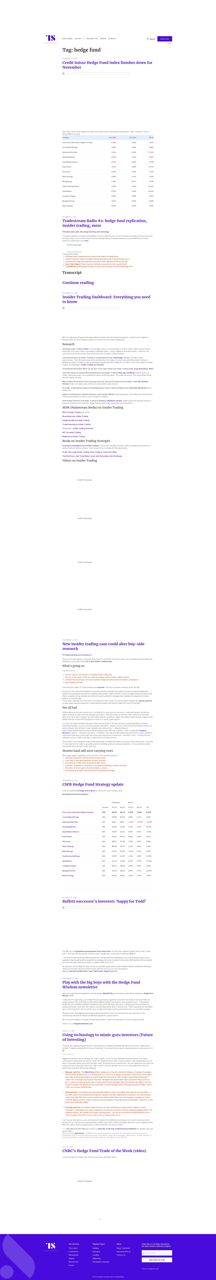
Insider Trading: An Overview (92, 365)
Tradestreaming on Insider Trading (76, 424)
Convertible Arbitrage (70, 817)
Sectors (78, 38)
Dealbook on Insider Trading (73, 436)
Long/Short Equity (69, 866)
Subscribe (164, 39)
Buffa (111, 394)
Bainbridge (118, 357)
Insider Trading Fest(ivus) (83, 428)
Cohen (85, 349)
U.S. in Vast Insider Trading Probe (99, 661)
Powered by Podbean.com (74, 252)
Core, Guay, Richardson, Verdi (141, 369)
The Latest (73, 1248)
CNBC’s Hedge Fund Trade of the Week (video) (104, 1151)
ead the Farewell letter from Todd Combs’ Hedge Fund (91, 971)
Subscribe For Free (157, 1260)
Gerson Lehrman (145, 701)
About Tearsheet (123, 1248)
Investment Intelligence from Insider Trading (80, 445)
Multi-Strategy (68, 846)
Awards (103, 38)
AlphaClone (89, 1072)
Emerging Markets (69, 827)
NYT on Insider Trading (71, 432)
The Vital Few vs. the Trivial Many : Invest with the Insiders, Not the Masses (92, 456)
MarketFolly (108, 993)
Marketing (96, 1258)
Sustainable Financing (101, 1261)
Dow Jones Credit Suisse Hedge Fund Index (77, 812)
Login (169, 43)
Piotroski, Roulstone (138, 388)
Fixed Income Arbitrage (71, 856)
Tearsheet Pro (92, 38)
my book (100, 687)
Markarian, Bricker (114, 401)
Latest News (67, 38)
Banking (96, 1248)
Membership (73, 1255)
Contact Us (121, 1255)
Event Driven (67, 836)
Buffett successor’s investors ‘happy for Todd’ (104, 901)
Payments (96, 1251)
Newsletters (73, 1261)
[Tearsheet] (50, 39)
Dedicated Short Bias (70, 822)
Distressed (66, 841)
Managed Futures (68, 871)
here (86, 241)
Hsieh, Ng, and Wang (126, 373)
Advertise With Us (123, 1251)
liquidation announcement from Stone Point (93, 951)
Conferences (73, 1251)
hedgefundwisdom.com (83, 1023)
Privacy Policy (119, 1277)
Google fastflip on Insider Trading (75, 420)
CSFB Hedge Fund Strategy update (93, 784)
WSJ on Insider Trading (71, 412)
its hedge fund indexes (86, 790)
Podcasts (112, 38)
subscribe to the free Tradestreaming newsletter (117, 1129)
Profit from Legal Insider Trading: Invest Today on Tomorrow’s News (89, 452)
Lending (96, 1255)
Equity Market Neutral (70, 832)
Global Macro (67, 861)
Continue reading (78, 282)
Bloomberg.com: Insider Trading (75, 416)
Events (71, 1265)
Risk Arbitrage (67, 851)
